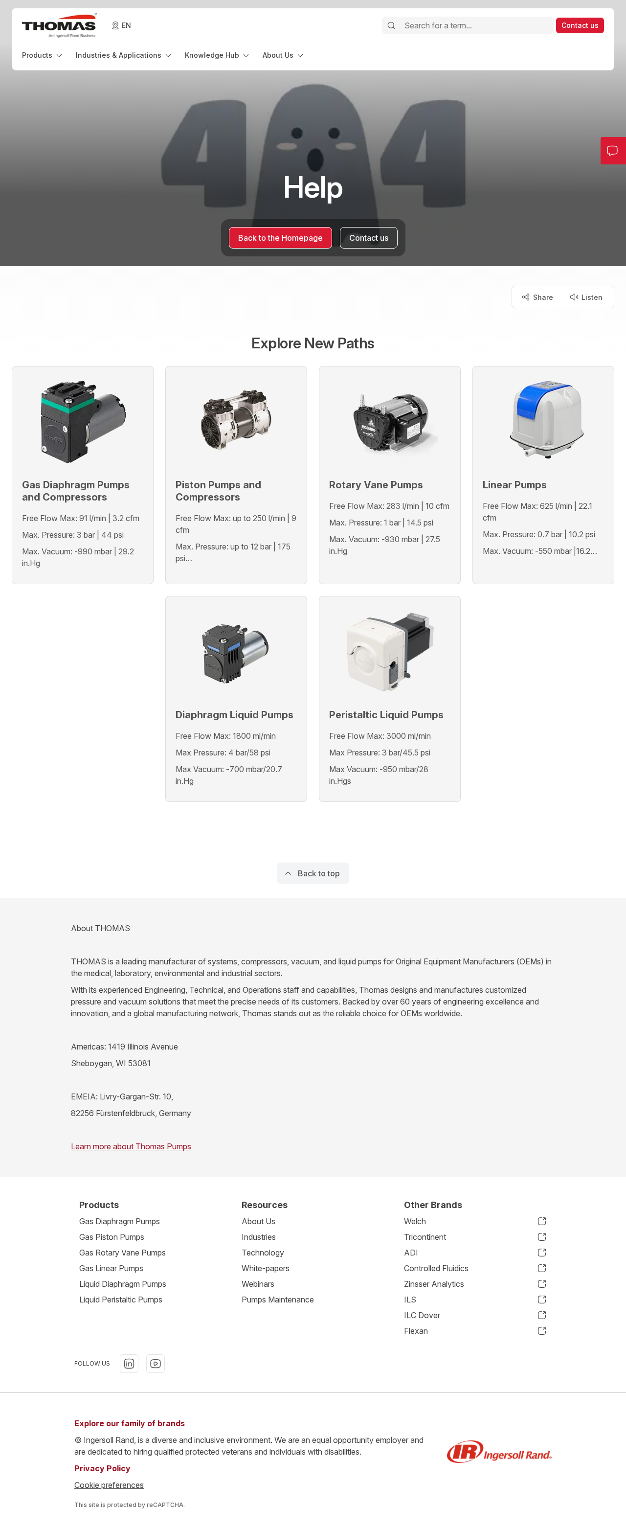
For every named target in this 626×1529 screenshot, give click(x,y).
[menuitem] (43, 55)
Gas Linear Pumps (111, 1268)
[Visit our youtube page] (155, 1363)
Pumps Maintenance (278, 1299)
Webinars (258, 1284)
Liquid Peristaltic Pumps (120, 1299)
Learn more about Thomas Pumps (131, 1146)
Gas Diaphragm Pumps (119, 1221)
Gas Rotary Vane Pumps (122, 1252)
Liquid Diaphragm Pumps (122, 1284)
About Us (258, 1221)
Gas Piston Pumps (111, 1237)
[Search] (391, 25)
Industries (259, 1237)
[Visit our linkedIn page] (129, 1363)
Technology (263, 1252)
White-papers (266, 1268)
